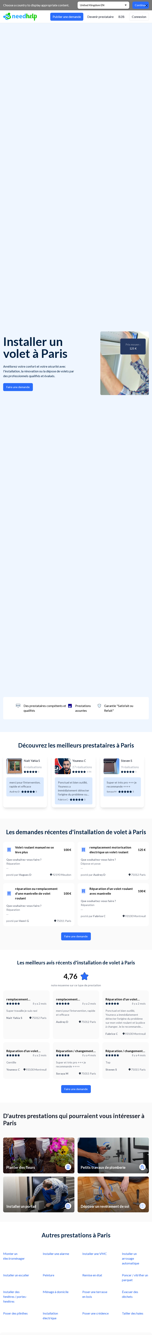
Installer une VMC (94, 1253)
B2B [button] (121, 16)
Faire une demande (18, 387)
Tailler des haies (132, 1313)
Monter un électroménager (14, 1256)
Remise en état (92, 1275)
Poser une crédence (95, 1313)
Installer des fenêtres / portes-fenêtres (15, 1296)
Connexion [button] (139, 16)
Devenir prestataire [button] (100, 16)
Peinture (48, 1275)
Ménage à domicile (55, 1292)
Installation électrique (50, 1315)
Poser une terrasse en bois (94, 1294)
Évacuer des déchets (130, 1294)
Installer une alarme (56, 1253)
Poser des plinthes (15, 1313)
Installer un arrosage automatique (130, 1258)
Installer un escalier (16, 1275)
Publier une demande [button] (67, 16)
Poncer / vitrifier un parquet (135, 1277)
